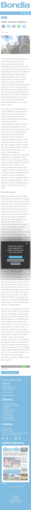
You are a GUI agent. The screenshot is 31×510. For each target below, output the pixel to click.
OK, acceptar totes (15, 257)
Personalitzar (15, 263)
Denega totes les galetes (15, 260)
